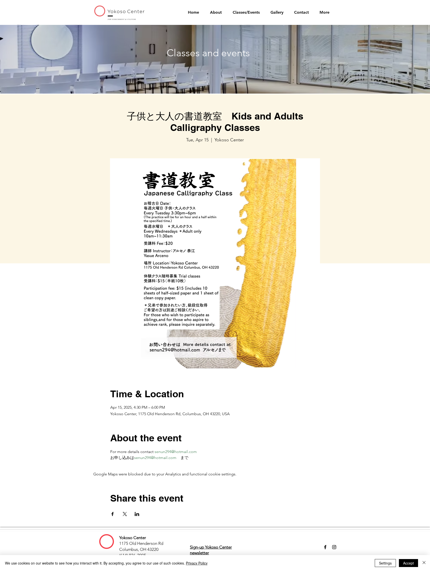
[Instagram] (334, 547)
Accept (408, 563)
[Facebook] (325, 547)
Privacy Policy (197, 563)
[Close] (424, 563)
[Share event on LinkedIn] (137, 514)
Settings (385, 563)
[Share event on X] (124, 514)
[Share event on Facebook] (112, 514)
